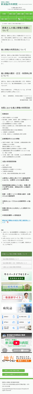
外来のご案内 (29, 14)
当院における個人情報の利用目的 (12, 267)
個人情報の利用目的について (11, 259)
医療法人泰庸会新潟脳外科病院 (16, 3)
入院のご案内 (4, 19)
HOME (4, 14)
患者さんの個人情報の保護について (14, 370)
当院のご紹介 (12, 14)
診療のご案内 (20, 14)
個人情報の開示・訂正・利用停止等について (15, 263)
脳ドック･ (20, 19)
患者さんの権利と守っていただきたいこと (16, 374)
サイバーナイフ (12, 19)
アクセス (29, 19)
